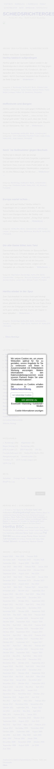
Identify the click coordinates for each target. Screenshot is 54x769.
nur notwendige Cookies (21, 395)
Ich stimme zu (29, 400)
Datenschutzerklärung (21, 389)
